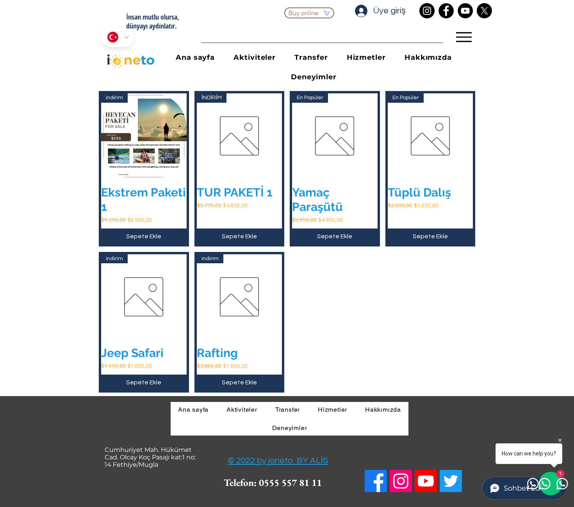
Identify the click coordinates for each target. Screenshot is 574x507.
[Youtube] (426, 481)
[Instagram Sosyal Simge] (401, 481)
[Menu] (463, 37)
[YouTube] (465, 10)
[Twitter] (451, 481)
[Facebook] (446, 10)
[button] (366, 57)
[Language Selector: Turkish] (118, 37)
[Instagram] (427, 10)
